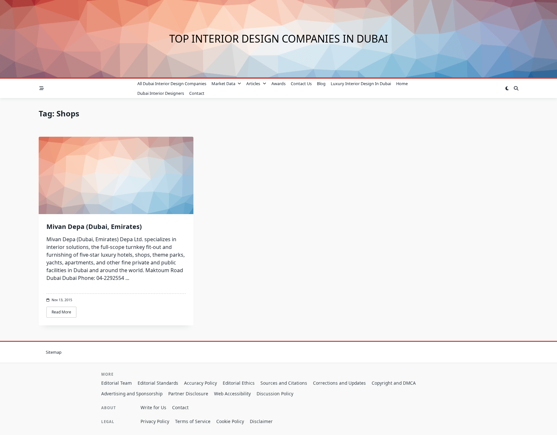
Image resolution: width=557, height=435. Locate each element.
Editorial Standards (158, 383)
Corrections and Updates (339, 383)
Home (402, 83)
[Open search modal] (516, 88)
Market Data (223, 83)
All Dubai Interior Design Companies (171, 83)
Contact (196, 93)
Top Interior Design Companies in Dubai (278, 38)
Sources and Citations (283, 383)
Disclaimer (261, 421)
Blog (321, 83)
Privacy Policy (155, 421)
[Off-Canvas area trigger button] (41, 88)
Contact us (301, 83)
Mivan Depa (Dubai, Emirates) (94, 226)
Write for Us (153, 407)
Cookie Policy (230, 421)
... (127, 278)
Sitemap (54, 352)
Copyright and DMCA (394, 383)
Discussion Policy (275, 394)
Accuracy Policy (200, 383)
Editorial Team (116, 383)
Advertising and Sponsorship (131, 394)
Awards (278, 83)
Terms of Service (192, 421)
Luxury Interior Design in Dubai (361, 83)
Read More (61, 312)
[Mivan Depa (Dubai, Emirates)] (116, 175)
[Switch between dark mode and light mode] (507, 88)
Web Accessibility (232, 394)
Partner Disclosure (188, 394)
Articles (253, 83)
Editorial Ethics (239, 383)
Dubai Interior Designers (160, 93)
